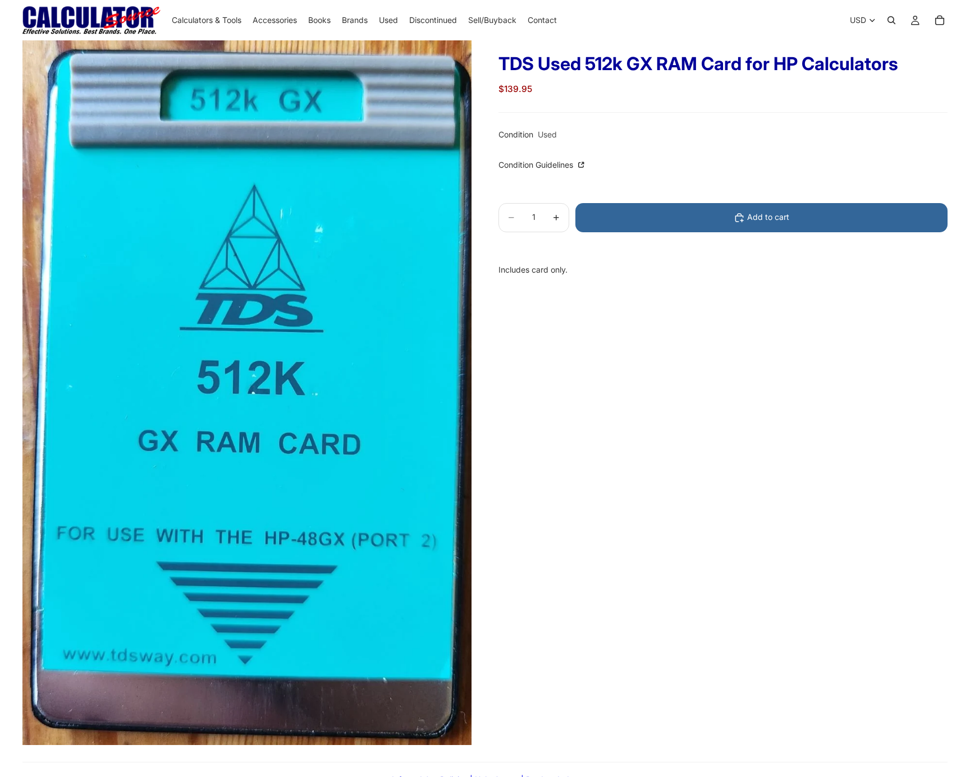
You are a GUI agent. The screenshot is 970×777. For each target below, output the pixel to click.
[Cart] (939, 20)
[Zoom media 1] (247, 392)
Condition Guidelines (536, 165)
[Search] (891, 20)
